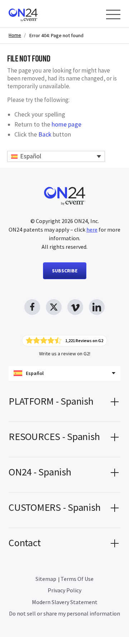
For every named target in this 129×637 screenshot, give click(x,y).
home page (66, 124)
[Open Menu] (113, 14)
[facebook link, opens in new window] (32, 307)
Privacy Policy (64, 590)
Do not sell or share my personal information (64, 613)
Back (44, 134)
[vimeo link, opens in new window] (75, 307)
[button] (64, 403)
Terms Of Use (77, 578)
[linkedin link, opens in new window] (97, 307)
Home (15, 35)
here (91, 229)
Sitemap (45, 578)
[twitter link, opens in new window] (54, 307)
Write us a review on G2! (64, 353)
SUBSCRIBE (64, 270)
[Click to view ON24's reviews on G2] (64, 340)
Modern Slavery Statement (64, 602)
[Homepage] (37, 14)
